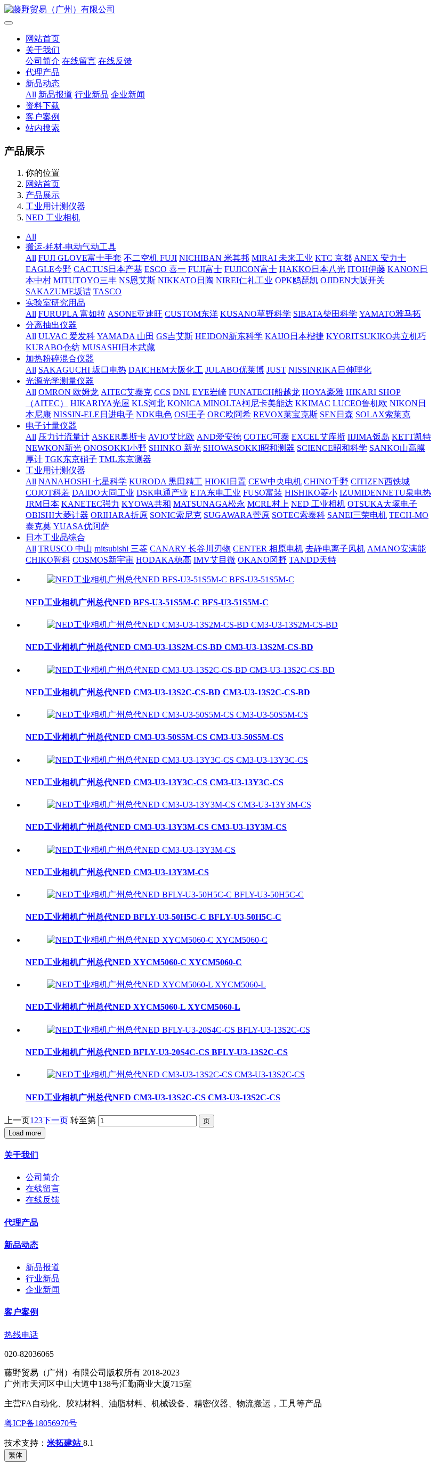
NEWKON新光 (54, 447)
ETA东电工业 (215, 492)
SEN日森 (336, 414)
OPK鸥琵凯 (296, 280)
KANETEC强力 (90, 503)
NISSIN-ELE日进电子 (93, 414)
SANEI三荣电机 (357, 515)
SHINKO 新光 (175, 447)
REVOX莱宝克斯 (285, 414)
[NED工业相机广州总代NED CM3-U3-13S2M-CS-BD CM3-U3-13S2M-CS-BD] (192, 624)
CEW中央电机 (275, 481)
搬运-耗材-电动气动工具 (71, 246)
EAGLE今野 (48, 269)
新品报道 (55, 94)
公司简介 (43, 60)
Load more (25, 1133)
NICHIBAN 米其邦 (214, 257)
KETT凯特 (411, 436)
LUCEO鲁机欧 (360, 403)
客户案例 (43, 116)
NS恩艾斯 (137, 280)
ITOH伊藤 (366, 269)
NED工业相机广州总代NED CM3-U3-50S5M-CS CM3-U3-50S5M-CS (155, 737)
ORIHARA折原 (119, 515)
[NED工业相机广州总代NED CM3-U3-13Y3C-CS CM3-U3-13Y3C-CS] (177, 759)
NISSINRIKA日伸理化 (329, 369)
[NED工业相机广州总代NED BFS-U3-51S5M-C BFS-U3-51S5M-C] (170, 579)
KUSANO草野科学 (255, 313)
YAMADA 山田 (125, 336)
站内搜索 (43, 128)
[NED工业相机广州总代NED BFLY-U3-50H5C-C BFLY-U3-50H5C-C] (175, 894)
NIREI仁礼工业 (244, 280)
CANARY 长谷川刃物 (190, 548)
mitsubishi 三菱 (121, 548)
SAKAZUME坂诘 (58, 291)
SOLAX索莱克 (382, 414)
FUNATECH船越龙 (264, 392)
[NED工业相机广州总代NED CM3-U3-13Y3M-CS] (141, 849)
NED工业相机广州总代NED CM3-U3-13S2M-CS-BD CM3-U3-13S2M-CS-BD (169, 647)
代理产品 (43, 72)
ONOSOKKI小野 (115, 447)
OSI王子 (189, 414)
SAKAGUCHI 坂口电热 (82, 369)
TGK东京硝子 (71, 459)
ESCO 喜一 (165, 269)
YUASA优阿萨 (81, 526)
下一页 (55, 1120)
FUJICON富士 (250, 269)
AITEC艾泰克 (126, 392)
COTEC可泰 (266, 436)
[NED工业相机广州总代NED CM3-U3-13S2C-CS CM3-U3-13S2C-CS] (176, 1074)
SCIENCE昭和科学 (332, 447)
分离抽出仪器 (51, 325)
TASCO (107, 291)
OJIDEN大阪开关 (352, 280)
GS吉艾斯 (174, 336)
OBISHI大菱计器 (57, 515)
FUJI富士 (205, 269)
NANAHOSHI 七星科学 (82, 481)
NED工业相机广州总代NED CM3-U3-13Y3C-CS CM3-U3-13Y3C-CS (155, 782)
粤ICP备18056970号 (40, 1423)
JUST (276, 369)
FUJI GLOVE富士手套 (80, 257)
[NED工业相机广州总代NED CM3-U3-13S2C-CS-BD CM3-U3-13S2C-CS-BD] (191, 669)
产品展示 (43, 195)
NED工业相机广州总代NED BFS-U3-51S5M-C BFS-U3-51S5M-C (147, 602)
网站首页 (43, 38)
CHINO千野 (326, 481)
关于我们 (43, 49)
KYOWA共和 (146, 503)
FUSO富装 (262, 492)
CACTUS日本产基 (108, 269)
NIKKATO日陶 (186, 280)
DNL (181, 392)
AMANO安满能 (396, 548)
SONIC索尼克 (175, 515)
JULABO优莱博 (234, 369)
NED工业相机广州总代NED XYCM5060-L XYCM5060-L (133, 1006)
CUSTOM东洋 (191, 313)
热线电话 (21, 1334)
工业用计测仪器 (55, 206)
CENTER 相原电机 (268, 548)
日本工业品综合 (55, 537)
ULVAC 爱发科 (66, 336)
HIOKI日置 (225, 481)
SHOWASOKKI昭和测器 (249, 447)
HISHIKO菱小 (311, 492)
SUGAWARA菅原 (237, 515)
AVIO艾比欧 (171, 436)
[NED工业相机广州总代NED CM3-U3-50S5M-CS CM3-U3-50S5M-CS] (177, 714)
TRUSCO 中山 (65, 548)
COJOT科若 (48, 492)
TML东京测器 (125, 459)
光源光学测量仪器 (60, 380)
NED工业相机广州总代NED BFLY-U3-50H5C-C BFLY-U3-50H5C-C (153, 916)
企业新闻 (128, 94)
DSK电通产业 (162, 492)
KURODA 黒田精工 (166, 481)
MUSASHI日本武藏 (118, 347)
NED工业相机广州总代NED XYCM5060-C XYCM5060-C (134, 962)
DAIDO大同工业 (103, 492)
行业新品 (92, 94)
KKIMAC (312, 403)
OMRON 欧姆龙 (68, 392)
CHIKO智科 (48, 559)
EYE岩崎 (209, 392)
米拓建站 (65, 1442)
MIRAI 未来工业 (282, 257)
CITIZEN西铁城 (380, 481)
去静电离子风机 (335, 548)
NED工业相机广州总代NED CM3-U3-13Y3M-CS (117, 872)
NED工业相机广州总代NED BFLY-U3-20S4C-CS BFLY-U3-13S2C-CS (157, 1052)
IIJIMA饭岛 (368, 436)
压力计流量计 (64, 436)
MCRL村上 (268, 503)
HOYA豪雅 (323, 392)
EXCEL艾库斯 (318, 436)
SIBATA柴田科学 (325, 313)
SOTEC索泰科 (298, 515)
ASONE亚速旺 (135, 313)
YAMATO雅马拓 (390, 313)
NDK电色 (154, 414)
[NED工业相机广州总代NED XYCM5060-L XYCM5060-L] (156, 984)
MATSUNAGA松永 (209, 503)
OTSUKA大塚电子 (382, 503)
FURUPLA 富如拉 (72, 313)
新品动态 (43, 83)
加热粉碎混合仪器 (60, 358)
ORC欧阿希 (229, 414)
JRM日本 (42, 503)
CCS (162, 392)
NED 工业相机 (53, 217)
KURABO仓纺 (53, 347)
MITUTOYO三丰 (85, 280)
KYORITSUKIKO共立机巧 (376, 336)
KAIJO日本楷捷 (294, 336)
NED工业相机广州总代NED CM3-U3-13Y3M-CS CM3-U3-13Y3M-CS (156, 826)
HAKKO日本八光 (312, 269)
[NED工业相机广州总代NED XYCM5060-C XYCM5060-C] (157, 939)
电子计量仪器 (51, 425)
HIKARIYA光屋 (100, 403)
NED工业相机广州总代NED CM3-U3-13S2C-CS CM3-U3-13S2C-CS (153, 1097)
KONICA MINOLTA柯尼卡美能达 (230, 403)
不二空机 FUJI (150, 257)
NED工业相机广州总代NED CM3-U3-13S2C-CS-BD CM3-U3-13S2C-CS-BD (168, 692)
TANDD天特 (312, 559)
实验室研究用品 (55, 302)
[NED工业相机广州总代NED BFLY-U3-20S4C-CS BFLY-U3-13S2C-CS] (178, 1029)
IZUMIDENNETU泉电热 (385, 492)
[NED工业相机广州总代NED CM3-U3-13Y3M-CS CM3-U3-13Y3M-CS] (179, 804)
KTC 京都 (333, 257)
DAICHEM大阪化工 (165, 369)
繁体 (15, 1455)
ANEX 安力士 (380, 257)
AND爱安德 (219, 436)
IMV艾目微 (214, 559)
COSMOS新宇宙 (103, 559)
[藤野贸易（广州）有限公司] (218, 9)
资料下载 (43, 105)
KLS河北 (148, 403)
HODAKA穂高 (163, 559)
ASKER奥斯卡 (119, 436)
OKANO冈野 (262, 559)
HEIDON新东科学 (229, 336)
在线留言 (79, 60)
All (31, 94)
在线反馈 (115, 60)
